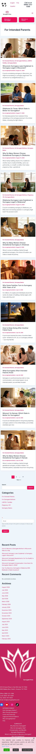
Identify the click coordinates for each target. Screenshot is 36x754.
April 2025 (5, 633)
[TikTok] (5, 6)
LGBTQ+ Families (7, 502)
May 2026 (5, 596)
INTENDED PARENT (8, 708)
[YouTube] (3, 6)
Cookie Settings (27, 750)
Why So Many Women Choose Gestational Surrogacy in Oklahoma (16, 154)
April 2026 (5, 598)
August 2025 (6, 621)
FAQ (4, 721)
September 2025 (7, 618)
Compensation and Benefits (18, 730)
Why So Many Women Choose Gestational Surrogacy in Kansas (15, 457)
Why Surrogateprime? (9, 718)
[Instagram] (5, 3)
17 (23, 477)
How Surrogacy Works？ (10, 710)
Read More (5, 746)
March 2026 (5, 601)
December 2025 (6, 610)
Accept (7, 750)
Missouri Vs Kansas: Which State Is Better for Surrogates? (16, 414)
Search (4, 484)
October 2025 (6, 616)
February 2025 (6, 639)
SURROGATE (18, 724)
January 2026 (6, 607)
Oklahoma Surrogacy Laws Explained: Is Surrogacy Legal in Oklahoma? (18, 201)
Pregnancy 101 (6, 505)
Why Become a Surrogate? (18, 726)
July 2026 (5, 590)
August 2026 (6, 587)
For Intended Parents (8, 60)
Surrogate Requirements (18, 732)
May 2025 (5, 630)
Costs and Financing (9, 714)
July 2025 (5, 624)
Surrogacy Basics (12, 63)
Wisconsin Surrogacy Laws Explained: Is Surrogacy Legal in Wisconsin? (18, 67)
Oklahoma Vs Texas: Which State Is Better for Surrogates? (16, 109)
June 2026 (5, 593)
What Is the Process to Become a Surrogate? (18, 734)
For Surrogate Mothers (21, 60)
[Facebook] (2, 3)
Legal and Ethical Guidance (11, 716)
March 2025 (5, 636)
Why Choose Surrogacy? (10, 712)
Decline (16, 750)
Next (19, 480)
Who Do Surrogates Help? (18, 728)
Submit (5, 531)
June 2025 (5, 627)
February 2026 (6, 604)
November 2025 (7, 613)
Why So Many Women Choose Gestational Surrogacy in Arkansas (16, 244)
